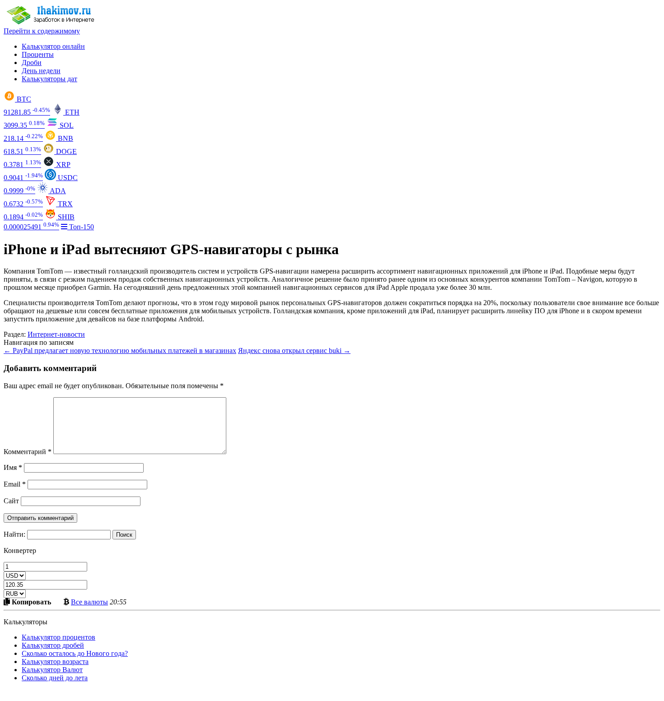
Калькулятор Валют (52, 669)
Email (15, 484)
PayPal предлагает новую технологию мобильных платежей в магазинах (120, 350)
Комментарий (27, 451)
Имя (13, 467)
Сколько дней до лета (55, 678)
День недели (41, 70)
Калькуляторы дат (49, 79)
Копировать (30, 601)
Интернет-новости (56, 334)
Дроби (32, 62)
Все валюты (89, 601)
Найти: (14, 534)
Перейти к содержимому (42, 31)
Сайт (11, 501)
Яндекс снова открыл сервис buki (294, 350)
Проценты (38, 54)
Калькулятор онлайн (53, 46)
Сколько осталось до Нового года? (75, 653)
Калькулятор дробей (53, 645)
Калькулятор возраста (55, 661)
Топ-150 (80, 227)
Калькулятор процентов (58, 637)
